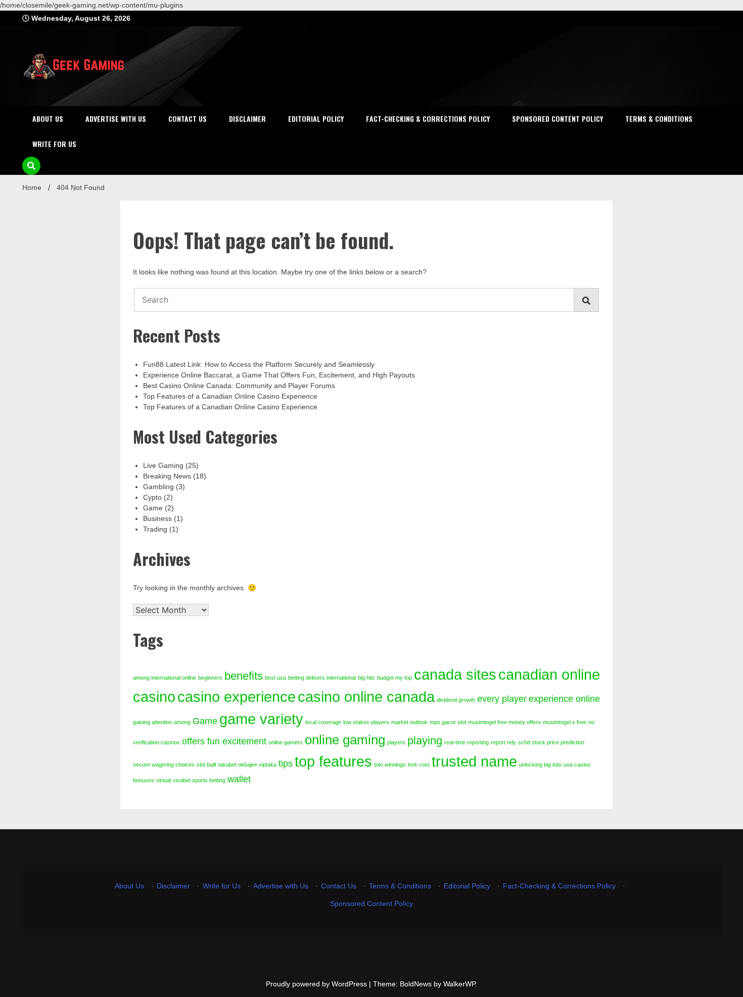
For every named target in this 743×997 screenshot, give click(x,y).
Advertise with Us (115, 118)
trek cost (419, 765)
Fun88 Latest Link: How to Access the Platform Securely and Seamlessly (259, 364)
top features (333, 761)
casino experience (236, 696)
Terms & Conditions (658, 118)
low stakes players (366, 722)
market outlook (409, 722)
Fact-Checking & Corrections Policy (428, 118)
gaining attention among (162, 722)
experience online (564, 699)
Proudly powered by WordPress (317, 984)
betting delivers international (322, 678)
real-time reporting (466, 742)
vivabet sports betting (199, 780)
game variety (261, 718)
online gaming (345, 739)
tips (285, 763)
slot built (206, 765)
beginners (210, 678)
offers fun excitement (224, 741)
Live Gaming (163, 465)
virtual (163, 780)
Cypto (152, 497)
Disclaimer (247, 118)
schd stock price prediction (551, 742)
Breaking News (167, 476)
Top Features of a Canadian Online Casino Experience (230, 396)
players (396, 742)
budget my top (394, 678)
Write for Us (54, 143)
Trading (155, 529)
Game (153, 508)
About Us (47, 118)
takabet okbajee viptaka (247, 765)
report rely (503, 742)
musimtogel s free (564, 722)
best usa (275, 678)
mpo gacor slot (448, 722)
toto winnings (390, 765)
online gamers (285, 742)
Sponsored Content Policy (557, 118)
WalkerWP (459, 984)
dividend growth (456, 700)
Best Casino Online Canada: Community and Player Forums (239, 386)
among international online (164, 678)
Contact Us (187, 118)
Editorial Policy (316, 118)
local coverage (323, 722)
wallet (239, 779)
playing (424, 740)
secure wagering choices (164, 765)
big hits (366, 678)
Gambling (158, 487)
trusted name (474, 761)
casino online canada (366, 696)
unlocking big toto (540, 765)
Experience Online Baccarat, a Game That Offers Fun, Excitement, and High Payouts (279, 375)
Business (157, 518)
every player (502, 699)
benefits (243, 676)
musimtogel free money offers (504, 722)
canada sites (455, 674)
